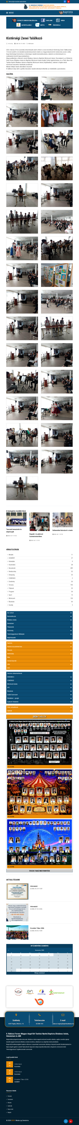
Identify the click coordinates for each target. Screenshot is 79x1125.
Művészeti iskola (12, 684)
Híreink (9, 1102)
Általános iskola (11, 620)
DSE (8, 668)
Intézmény (10, 43)
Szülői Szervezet (12, 695)
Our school (10, 613)
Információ (33, 886)
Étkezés (9, 650)
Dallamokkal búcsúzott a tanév (63, 530)
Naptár (9, 1112)
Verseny (11, 585)
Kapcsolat (10, 1109)
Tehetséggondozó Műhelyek (15, 634)
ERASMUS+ (10, 677)
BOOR (13, 1120)
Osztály (11, 605)
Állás (8, 657)
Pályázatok (10, 627)
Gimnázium (10, 623)
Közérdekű (12, 565)
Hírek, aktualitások (12, 707)
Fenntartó (10, 1099)
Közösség (10, 630)
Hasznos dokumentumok (14, 673)
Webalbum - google (13, 698)
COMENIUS (12, 578)
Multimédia (10, 654)
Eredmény (12, 581)
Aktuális (11, 555)
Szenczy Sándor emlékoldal (27, 20)
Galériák (9, 711)
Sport (10, 595)
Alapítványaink (11, 638)
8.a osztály (11, 767)
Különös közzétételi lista (14, 647)
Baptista (9, 643)
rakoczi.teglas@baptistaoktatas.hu (63, 1024)
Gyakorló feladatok (12, 702)
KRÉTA (42, 25)
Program (11, 592)
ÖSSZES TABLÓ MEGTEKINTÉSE (39, 871)
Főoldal (10, 1096)
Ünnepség (12, 575)
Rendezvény (12, 571)
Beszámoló (12, 568)
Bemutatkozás (11, 616)
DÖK (8, 664)
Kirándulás (12, 561)
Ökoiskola (56, 25)
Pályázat (11, 588)
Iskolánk (49, 20)
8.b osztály (11, 816)
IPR (8, 687)
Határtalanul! (26, 25)
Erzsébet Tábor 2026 (37, 928)
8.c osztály (11, 867)
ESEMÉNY (12, 558)
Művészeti (12, 598)
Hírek (63, 20)
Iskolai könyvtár (11, 661)
